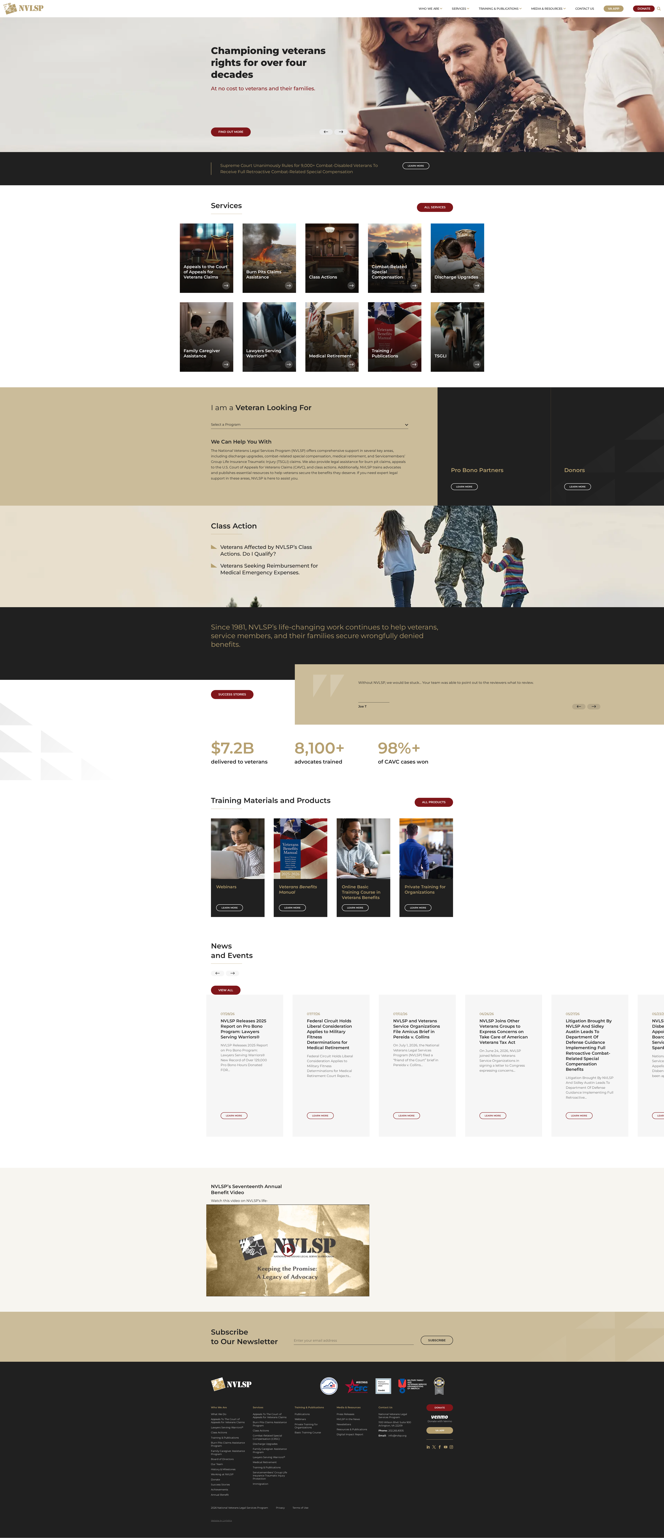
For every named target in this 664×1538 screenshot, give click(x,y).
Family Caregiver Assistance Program (228, 1452)
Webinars (300, 1419)
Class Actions (219, 1432)
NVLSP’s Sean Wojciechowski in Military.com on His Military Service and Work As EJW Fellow (415, 1031)
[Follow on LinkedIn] (428, 1447)
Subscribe (437, 1340)
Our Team (217, 1464)
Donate (644, 8)
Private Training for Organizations (306, 1426)
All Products (434, 802)
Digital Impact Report (350, 1434)
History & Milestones (223, 1469)
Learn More (230, 907)
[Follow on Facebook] (439, 1447)
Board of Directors (222, 1459)
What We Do (218, 1414)
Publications (302, 1414)
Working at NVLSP (222, 1474)
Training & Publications (498, 8)
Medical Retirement (265, 1462)
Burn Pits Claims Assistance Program (228, 1444)
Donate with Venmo (440, 1421)
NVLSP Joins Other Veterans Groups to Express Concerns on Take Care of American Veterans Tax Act (158, 1031)
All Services (435, 207)
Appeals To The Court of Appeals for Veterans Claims (228, 1421)
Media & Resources (546, 8)
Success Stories (232, 694)
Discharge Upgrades (265, 1443)
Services (459, 8)
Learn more (416, 165)
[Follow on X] (434, 1447)
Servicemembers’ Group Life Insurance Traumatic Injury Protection (270, 1475)
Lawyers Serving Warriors (227, 1427)
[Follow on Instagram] (451, 1447)
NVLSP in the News (348, 1419)
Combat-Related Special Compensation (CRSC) (267, 1437)
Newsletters (344, 1424)
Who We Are (429, 8)
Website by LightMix (221, 1520)
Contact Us (584, 8)
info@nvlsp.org (397, 1435)
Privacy (280, 1507)
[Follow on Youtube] (445, 1447)
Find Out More (230, 132)
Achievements (219, 1489)
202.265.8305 (396, 1430)
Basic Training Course (308, 1432)
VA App (613, 8)
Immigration (260, 1483)
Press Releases (345, 1414)
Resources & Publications (352, 1429)
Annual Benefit (220, 1494)
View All (225, 990)
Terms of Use (300, 1507)
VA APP (439, 1430)
